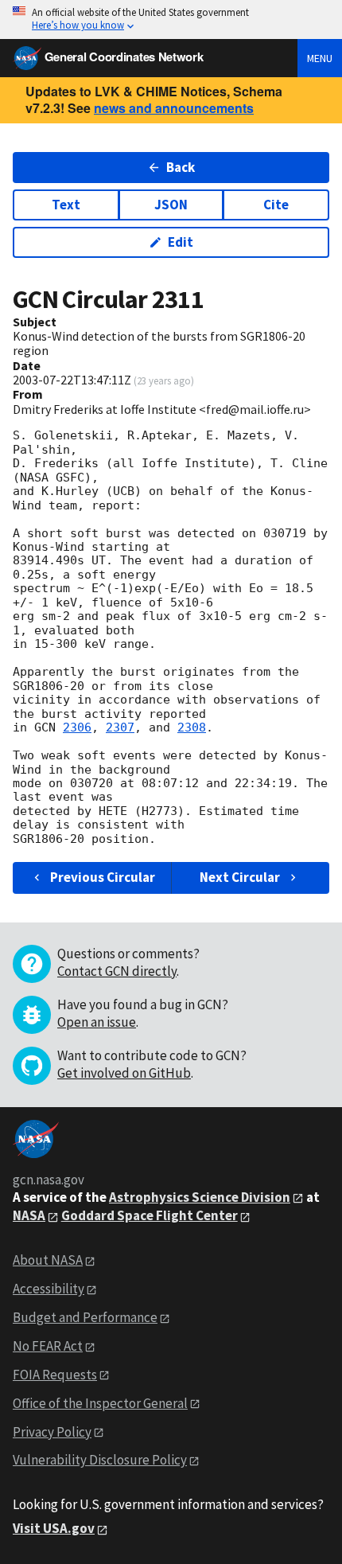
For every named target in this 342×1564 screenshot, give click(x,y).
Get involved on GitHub (124, 1073)
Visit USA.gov (54, 1528)
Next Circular (240, 877)
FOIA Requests (55, 1374)
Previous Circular (102, 877)
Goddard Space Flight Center (149, 1215)
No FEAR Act (48, 1346)
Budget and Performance (85, 1317)
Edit (180, 242)
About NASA (48, 1260)
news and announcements (174, 108)
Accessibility (48, 1288)
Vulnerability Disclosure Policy (100, 1459)
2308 (191, 727)
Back (180, 167)
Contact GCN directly (117, 971)
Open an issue (96, 1022)
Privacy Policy (52, 1432)
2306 (77, 727)
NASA (29, 1215)
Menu (319, 58)
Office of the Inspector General (100, 1403)
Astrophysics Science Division (199, 1197)
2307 (120, 727)
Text (66, 204)
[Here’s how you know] (171, 19)
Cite (276, 204)
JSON (171, 204)
